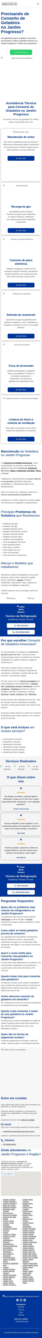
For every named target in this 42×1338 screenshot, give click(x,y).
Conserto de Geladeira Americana (18, 463)
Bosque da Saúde (10, 1215)
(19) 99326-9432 (9, 1144)
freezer (29, 919)
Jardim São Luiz (29, 1252)
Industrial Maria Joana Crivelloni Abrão (9, 1260)
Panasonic (32, 468)
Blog (21, 1312)
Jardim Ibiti (7, 1279)
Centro (5, 1233)
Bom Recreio (8, 1213)
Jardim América (9, 1269)
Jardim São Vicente (30, 1258)
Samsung (20, 694)
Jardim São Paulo (29, 1254)
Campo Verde (8, 1223)
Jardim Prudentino (30, 1242)
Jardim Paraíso (28, 1231)
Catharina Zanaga (10, 1229)
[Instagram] (17, 1300)
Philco (38, 471)
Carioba (6, 1225)
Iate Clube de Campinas (8, 1255)
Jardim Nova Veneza (27, 1216)
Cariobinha (7, 1227)
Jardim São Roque (30, 1256)
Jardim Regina (28, 1246)
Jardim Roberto (29, 1250)
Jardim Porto (28, 1240)
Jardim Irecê (8, 1281)
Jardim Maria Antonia (28, 1201)
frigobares (15, 689)
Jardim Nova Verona (27, 1220)
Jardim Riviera (28, 1248)
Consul (12, 694)
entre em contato (27, 1120)
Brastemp (32, 694)
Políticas (21, 1307)
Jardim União (28, 1277)
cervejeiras (5, 689)
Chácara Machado (10, 1246)
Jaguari (6, 1267)
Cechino (6, 1231)
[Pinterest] (24, 1300)
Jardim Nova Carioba (27, 1208)
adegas (20, 580)
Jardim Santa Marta (30, 1265)
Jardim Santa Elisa (30, 1263)
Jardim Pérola (28, 1234)
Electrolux (5, 694)
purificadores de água (13, 686)
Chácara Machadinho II (8, 1243)
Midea (12, 471)
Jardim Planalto (29, 1238)
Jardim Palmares (29, 1229)
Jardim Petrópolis (29, 1236)
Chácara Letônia (9, 1234)
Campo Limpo (8, 1221)
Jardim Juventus (9, 1285)
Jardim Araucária (9, 1275)
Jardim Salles (28, 1271)
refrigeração (5, 919)
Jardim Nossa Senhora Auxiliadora (28, 1225)
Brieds (5, 1219)
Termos (21, 1310)
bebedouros (27, 686)
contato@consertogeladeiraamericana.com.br (18, 1131)
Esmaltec (31, 471)
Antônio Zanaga (9, 1200)
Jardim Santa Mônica (28, 1268)
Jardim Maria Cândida (28, 1204)
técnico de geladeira (28, 681)
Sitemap (21, 1315)
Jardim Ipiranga (9, 1277)
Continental (21, 471)
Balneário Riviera (9, 1207)
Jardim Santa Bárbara (28, 1261)
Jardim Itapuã (8, 1283)
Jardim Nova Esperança (27, 1212)
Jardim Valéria (28, 1279)
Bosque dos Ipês (9, 1217)
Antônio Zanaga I (9, 1202)
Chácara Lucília (9, 1236)
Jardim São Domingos (27, 1274)
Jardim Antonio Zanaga (9, 1272)
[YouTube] (21, 1300)
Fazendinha (7, 1248)
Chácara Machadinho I (8, 1239)
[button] (3, 598)
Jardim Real (27, 1244)
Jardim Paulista (29, 1233)
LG (26, 694)
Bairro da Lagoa (9, 1205)
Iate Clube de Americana (8, 1251)
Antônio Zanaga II (10, 1203)
